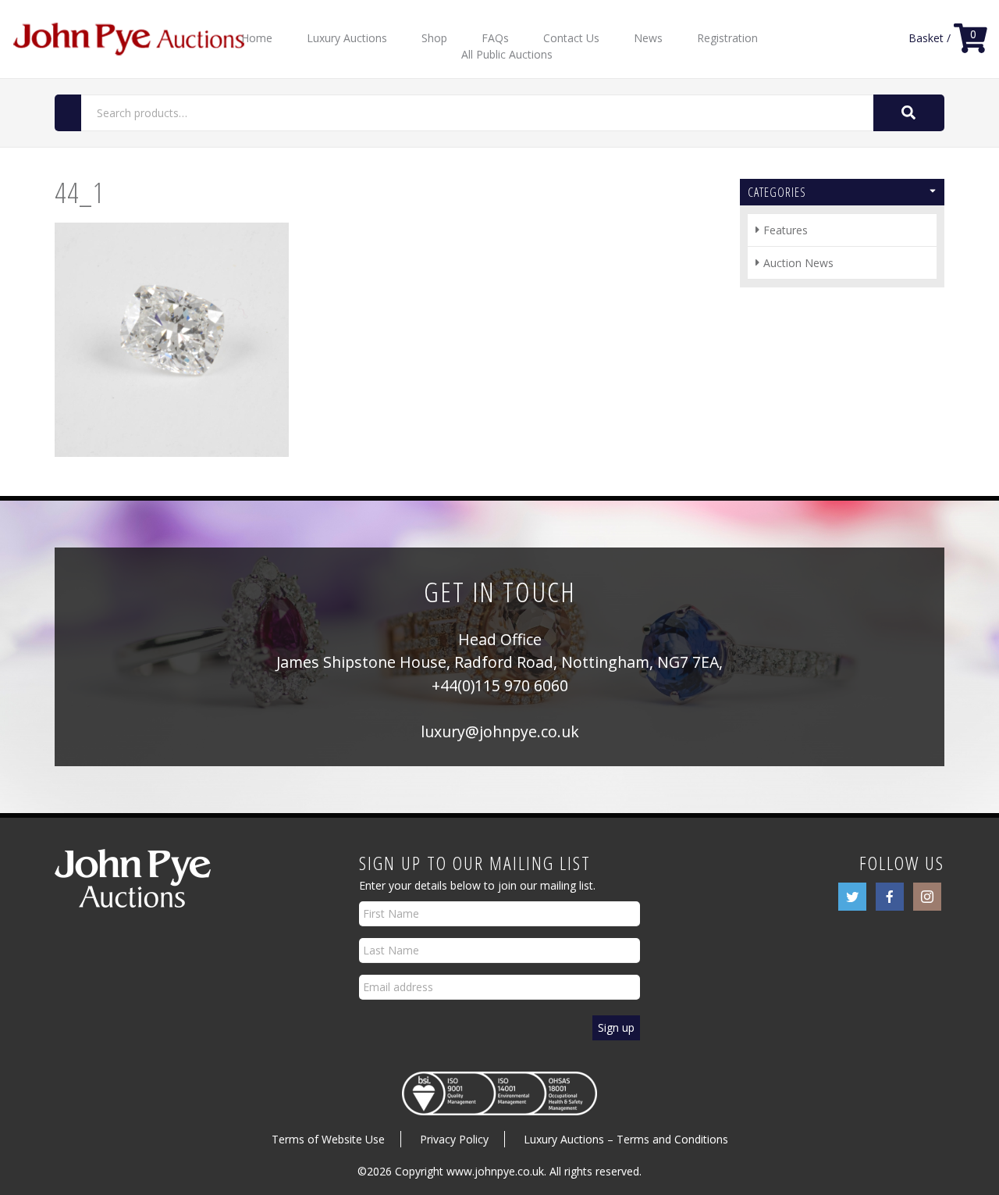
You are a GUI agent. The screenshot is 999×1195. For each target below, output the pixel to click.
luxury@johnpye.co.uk (500, 731)
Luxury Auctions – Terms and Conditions (626, 1139)
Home (256, 37)
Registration (727, 37)
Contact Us (571, 37)
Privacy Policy (454, 1139)
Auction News (798, 262)
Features (785, 230)
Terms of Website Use (328, 1139)
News (648, 37)
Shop (434, 37)
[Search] (908, 113)
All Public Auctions (507, 54)
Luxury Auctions (347, 37)
